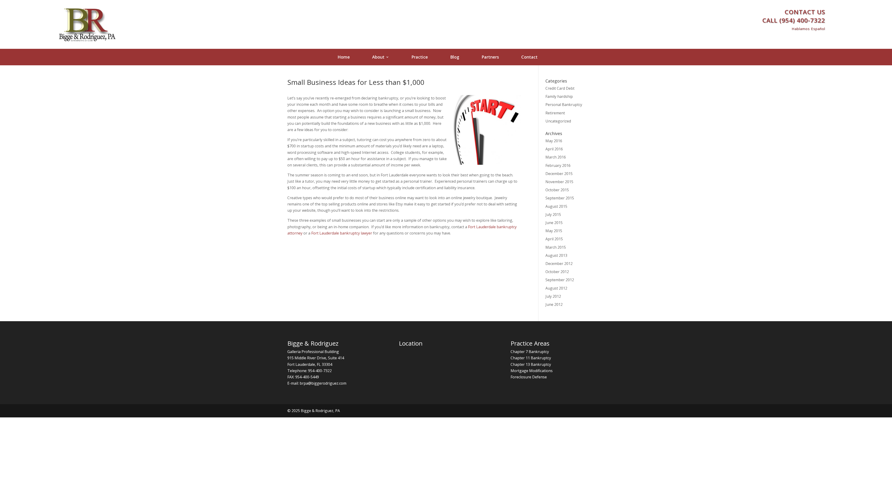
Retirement (555, 113)
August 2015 (556, 206)
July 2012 (553, 296)
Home (344, 57)
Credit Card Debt (559, 88)
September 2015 (559, 198)
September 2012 (559, 279)
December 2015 (559, 173)
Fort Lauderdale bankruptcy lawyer (341, 233)
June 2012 (554, 304)
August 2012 (556, 288)
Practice (419, 57)
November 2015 (559, 181)
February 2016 (558, 165)
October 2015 (557, 189)
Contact (529, 57)
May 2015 (553, 230)
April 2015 (554, 238)
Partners (490, 57)
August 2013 (556, 255)
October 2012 (557, 271)
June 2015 (554, 222)
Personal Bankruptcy (563, 104)
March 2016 (555, 157)
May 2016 (553, 140)
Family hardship (559, 96)
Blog (454, 57)
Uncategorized (558, 121)
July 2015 (553, 214)
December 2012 (559, 263)
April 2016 (554, 149)
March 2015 (555, 247)
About (378, 57)
